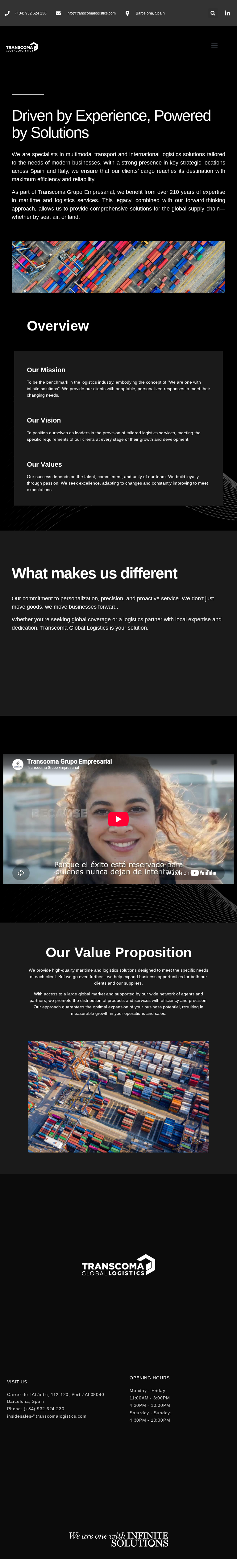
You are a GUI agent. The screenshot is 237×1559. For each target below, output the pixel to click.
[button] (213, 13)
